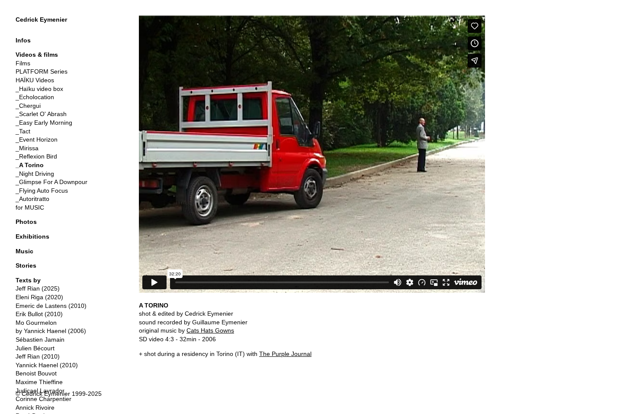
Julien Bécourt (35, 348)
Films (23, 63)
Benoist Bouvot (36, 373)
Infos (23, 40)
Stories (26, 265)
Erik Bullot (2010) (39, 313)
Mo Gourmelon (36, 322)
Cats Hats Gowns (210, 330)
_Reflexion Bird (36, 156)
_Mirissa (27, 148)
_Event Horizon (37, 139)
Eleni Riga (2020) (39, 297)
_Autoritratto (32, 198)
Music (24, 251)
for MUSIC (30, 207)
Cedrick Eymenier (41, 19)
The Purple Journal (285, 353)
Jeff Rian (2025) (38, 288)
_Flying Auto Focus (42, 190)
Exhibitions (32, 236)
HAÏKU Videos (35, 80)
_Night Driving (35, 173)
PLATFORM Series (41, 71)
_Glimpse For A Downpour (51, 181)
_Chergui (28, 105)
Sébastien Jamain (40, 339)
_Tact (23, 131)
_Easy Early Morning (44, 122)
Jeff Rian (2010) (38, 356)
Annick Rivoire (35, 407)
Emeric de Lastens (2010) (51, 305)
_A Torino (30, 165)
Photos (26, 221)
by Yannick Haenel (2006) (51, 330)
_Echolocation (35, 97)
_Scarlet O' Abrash (41, 113)
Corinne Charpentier (43, 398)
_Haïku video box (39, 88)
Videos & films (37, 54)
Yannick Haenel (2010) (47, 365)
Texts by (28, 280)
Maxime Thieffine (39, 381)
